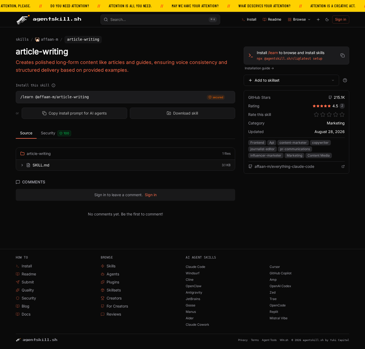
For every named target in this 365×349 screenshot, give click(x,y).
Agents (113, 274)
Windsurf (192, 273)
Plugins (113, 282)
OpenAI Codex (280, 286)
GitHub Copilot (281, 273)
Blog (25, 306)
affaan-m (49, 39)
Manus (191, 312)
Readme (274, 19)
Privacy (243, 340)
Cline (189, 280)
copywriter (320, 143)
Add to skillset (267, 80)
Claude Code (195, 267)
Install (251, 19)
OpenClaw (193, 286)
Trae (273, 299)
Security (55, 133)
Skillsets (114, 290)
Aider (190, 318)
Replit (274, 312)
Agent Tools (269, 340)
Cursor (275, 267)
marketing (294, 155)
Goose (190, 305)
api (271, 143)
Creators (114, 298)
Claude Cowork (197, 325)
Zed (272, 292)
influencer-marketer (265, 155)
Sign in (340, 19)
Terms (255, 340)
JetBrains (193, 299)
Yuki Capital (339, 340)
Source (26, 133)
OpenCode (278, 305)
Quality (28, 290)
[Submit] (318, 19)
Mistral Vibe (279, 318)
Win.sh (284, 340)
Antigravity (194, 292)
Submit (28, 282)
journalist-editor (262, 149)
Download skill (185, 113)
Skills (22, 39)
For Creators (117, 306)
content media (319, 155)
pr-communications (295, 149)
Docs (26, 314)
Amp (273, 280)
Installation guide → (259, 68)
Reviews (114, 314)
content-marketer (293, 143)
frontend (257, 143)
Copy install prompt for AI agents (78, 113)
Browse (299, 19)
